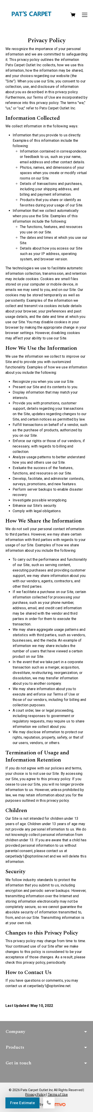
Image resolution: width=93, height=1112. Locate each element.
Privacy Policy (35, 1094)
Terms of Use (58, 1094)
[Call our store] (49, 1102)
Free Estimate (22, 1103)
